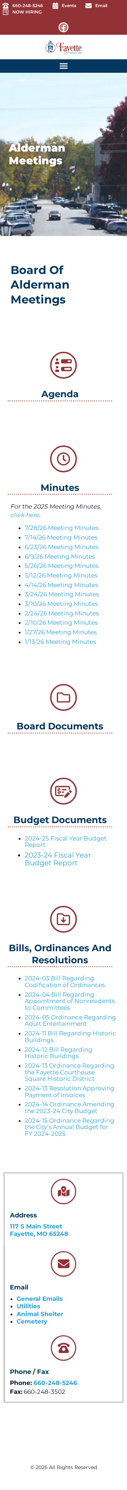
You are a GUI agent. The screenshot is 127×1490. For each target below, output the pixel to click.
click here (25, 515)
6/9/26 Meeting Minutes (60, 556)
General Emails (40, 1298)
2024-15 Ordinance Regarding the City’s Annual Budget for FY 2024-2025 (69, 1127)
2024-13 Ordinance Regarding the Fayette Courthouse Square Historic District (69, 1072)
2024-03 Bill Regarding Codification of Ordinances (65, 981)
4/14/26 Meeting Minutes (61, 584)
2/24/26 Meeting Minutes (62, 613)
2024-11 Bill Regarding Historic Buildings (70, 1036)
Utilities (28, 1306)
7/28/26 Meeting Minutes (61, 527)
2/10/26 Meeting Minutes (61, 622)
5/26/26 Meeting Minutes (61, 565)
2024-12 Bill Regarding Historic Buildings (58, 1053)
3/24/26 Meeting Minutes (62, 594)
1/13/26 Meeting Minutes (60, 641)
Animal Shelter (40, 1314)
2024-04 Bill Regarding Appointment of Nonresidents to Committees (70, 1001)
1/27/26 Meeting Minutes (61, 632)
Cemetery (32, 1321)
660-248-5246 (55, 1382)
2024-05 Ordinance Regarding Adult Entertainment (70, 1021)
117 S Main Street (36, 1226)
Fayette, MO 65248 (39, 1233)
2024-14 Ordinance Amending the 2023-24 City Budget (70, 1107)
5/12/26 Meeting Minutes (61, 575)
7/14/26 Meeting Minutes (61, 537)
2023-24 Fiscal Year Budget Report (58, 859)
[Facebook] (63, 27)
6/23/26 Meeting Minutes (61, 546)
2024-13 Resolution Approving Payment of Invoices (70, 1092)
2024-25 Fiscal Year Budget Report (66, 842)
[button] (63, 66)
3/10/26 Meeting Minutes (61, 603)
